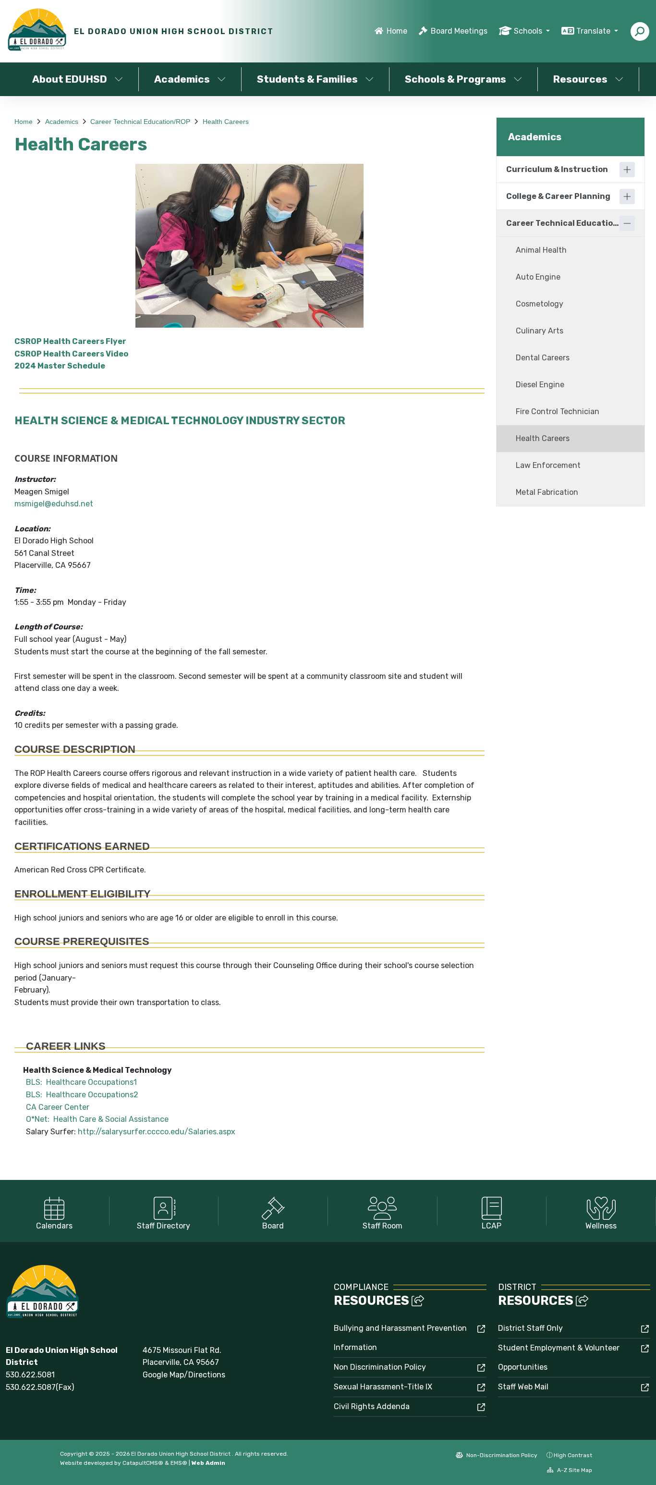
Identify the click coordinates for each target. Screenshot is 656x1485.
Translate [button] (594, 31)
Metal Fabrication (547, 492)
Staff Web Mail (523, 1386)
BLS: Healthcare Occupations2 (76, 1094)
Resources (580, 79)
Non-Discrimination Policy (501, 1455)
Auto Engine (538, 277)
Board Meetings (459, 31)
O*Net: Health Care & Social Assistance (91, 1119)
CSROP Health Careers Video (71, 353)
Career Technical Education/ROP (140, 121)
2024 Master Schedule (59, 365)
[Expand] (627, 169)
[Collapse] (627, 223)
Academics (182, 79)
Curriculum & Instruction (557, 169)
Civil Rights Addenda (372, 1406)
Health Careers (226, 121)
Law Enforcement (548, 465)
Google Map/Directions (184, 1374)
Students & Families (307, 79)
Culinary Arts (539, 330)
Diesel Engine (540, 384)
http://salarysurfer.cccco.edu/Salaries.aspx (156, 1131)
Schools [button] (529, 31)
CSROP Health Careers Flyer (70, 341)
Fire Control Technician (557, 411)
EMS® (178, 1463)
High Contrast (573, 1455)
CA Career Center (51, 1107)
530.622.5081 (30, 1374)
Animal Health (541, 250)
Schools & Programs (455, 79)
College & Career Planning (558, 196)
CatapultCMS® (142, 1463)
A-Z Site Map (574, 1470)
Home (397, 31)
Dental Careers (543, 357)
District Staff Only (530, 1328)
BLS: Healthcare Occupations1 (75, 1082)
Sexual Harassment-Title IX (383, 1386)
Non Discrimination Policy (380, 1367)
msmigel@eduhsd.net (53, 503)
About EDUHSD (69, 79)
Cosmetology (539, 303)
